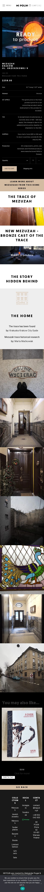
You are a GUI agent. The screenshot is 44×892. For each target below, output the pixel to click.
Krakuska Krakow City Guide (23, 330)
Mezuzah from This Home (14, 76)
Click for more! (22, 774)
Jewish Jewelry (15, 816)
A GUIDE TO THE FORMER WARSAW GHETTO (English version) (22, 765)
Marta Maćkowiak (23, 341)
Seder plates (15, 829)
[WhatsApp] (25, 820)
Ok (23, 888)
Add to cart (9, 168)
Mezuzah (15, 809)
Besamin (15, 835)
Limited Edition (15, 846)
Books (15, 840)
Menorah (15, 822)
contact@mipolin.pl (36, 808)
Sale (15, 858)
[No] (41, 883)
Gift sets (15, 852)
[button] (22, 787)
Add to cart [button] (8, 777)
